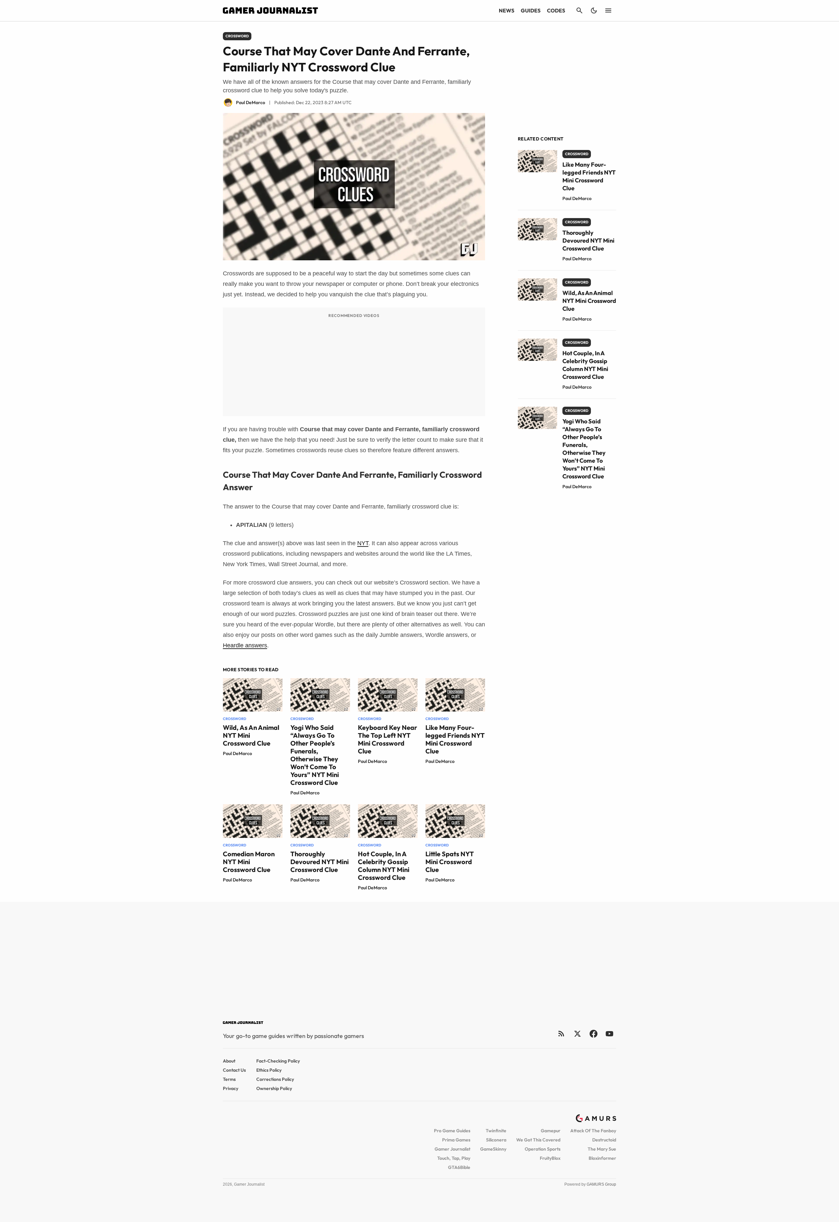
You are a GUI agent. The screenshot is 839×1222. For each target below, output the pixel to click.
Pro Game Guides (452, 1131)
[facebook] (593, 1033)
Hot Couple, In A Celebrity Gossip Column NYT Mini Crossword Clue (383, 865)
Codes (556, 10)
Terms (229, 1079)
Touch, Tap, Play (453, 1158)
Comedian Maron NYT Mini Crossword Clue (249, 862)
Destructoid (604, 1140)
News (506, 10)
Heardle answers (245, 645)
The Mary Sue (602, 1149)
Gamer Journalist (452, 1149)
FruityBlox (550, 1158)
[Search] (579, 10)
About (229, 1061)
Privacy (230, 1088)
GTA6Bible (459, 1167)
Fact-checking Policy (278, 1061)
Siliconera (496, 1140)
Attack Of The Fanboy (593, 1131)
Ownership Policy (274, 1088)
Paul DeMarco (237, 753)
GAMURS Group (601, 1184)
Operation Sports (542, 1149)
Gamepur (550, 1131)
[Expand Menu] (608, 10)
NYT (362, 543)
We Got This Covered (538, 1140)
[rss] (561, 1033)
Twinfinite (496, 1131)
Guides (530, 10)
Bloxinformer (602, 1158)
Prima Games (456, 1140)
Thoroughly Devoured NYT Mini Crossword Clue (319, 862)
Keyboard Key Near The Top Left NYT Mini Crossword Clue (387, 739)
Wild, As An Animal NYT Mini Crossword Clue (589, 300)
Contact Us (234, 1070)
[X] (577, 1033)
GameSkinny (493, 1149)
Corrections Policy (275, 1079)
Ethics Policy (269, 1070)
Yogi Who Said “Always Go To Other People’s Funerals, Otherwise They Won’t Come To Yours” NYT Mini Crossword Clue (314, 755)
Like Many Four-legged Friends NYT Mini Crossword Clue (455, 739)
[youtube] (609, 1033)
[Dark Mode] (593, 10)
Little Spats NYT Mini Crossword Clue (449, 862)
